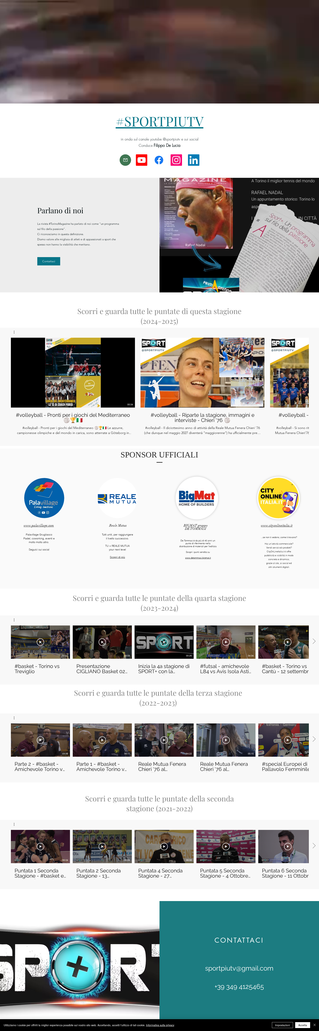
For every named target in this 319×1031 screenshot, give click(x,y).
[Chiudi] (314, 1025)
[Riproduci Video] (40, 642)
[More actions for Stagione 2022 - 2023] (16, 718)
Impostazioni (282, 1025)
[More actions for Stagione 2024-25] (16, 332)
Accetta (302, 1025)
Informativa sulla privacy (160, 1025)
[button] (16, 332)
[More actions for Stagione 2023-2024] (16, 620)
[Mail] (125, 160)
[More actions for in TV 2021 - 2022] (16, 824)
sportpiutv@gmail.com (239, 968)
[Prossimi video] (314, 372)
